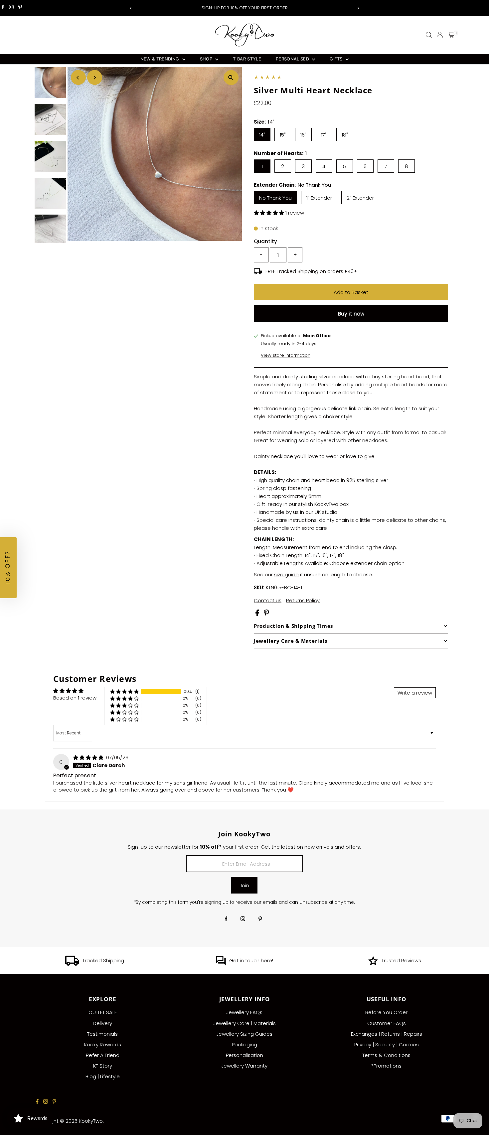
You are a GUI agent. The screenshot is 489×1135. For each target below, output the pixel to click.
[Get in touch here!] (221, 963)
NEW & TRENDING (160, 58)
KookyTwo (91, 1120)
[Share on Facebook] (257, 614)
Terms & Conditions (386, 1055)
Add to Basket (351, 292)
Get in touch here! (251, 960)
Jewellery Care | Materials (244, 1023)
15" (283, 134)
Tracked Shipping (103, 960)
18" (345, 134)
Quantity (265, 241)
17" (324, 134)
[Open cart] (451, 35)
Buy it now (351, 313)
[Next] (358, 8)
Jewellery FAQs (244, 1012)
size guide (286, 574)
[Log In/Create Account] (440, 35)
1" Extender (319, 197)
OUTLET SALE (102, 1012)
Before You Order (386, 1012)
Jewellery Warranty (244, 1065)
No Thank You (275, 197)
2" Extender (360, 197)
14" (262, 134)
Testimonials (102, 1033)
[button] (269, 212)
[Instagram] (11, 8)
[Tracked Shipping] (72, 963)
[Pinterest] (20, 8)
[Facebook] (3, 8)
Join (244, 885)
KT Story (102, 1065)
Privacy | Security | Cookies (386, 1044)
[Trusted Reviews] (373, 963)
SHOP (207, 58)
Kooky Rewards (102, 1044)
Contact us (267, 600)
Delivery (102, 1023)
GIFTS (337, 58)
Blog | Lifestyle (102, 1076)
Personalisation (244, 1055)
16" (303, 134)
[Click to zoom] (231, 77)
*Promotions (386, 1065)
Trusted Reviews (401, 960)
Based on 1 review (74, 697)
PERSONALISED (293, 58)
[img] (89, 757)
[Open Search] (429, 35)
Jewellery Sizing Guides (244, 1033)
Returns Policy (303, 600)
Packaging (244, 1044)
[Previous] (131, 8)
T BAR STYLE (247, 58)
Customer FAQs (386, 1023)
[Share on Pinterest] (266, 614)
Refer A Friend (102, 1055)
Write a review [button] (415, 692)
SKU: (259, 587)
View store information (285, 355)
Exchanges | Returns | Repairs (386, 1033)
